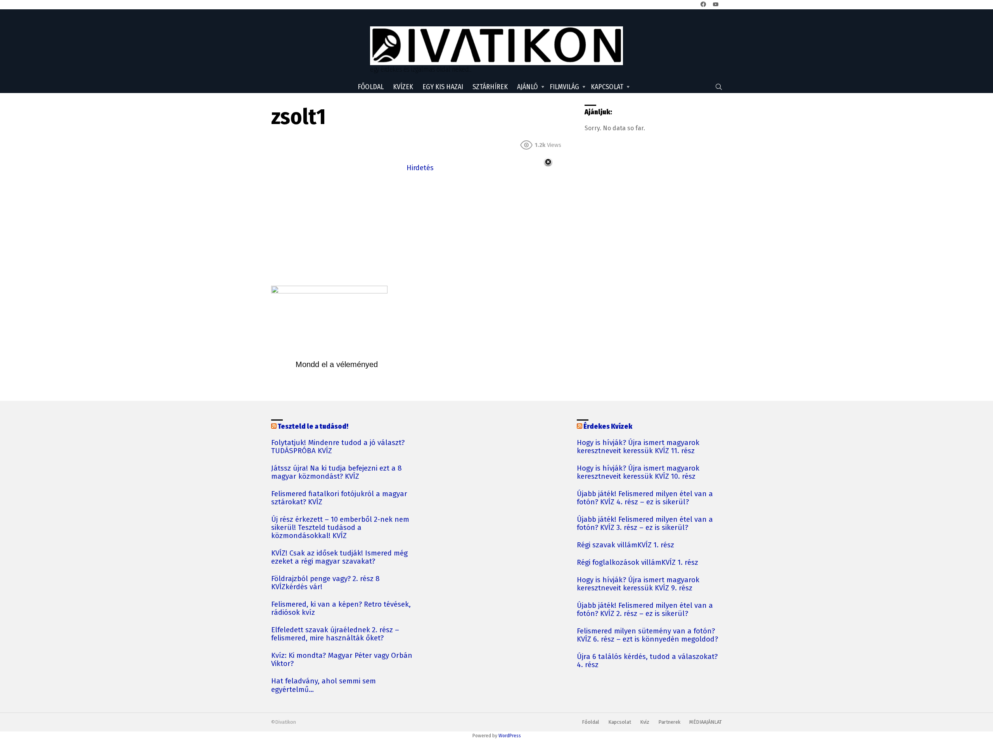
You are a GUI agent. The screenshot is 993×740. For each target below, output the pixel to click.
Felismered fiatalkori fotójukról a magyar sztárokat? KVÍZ (339, 498)
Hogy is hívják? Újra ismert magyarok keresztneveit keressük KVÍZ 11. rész (638, 447)
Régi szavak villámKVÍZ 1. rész (625, 545)
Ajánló (527, 87)
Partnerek (669, 722)
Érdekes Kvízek (607, 426)
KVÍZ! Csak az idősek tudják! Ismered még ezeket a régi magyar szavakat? (339, 557)
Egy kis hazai (442, 87)
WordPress (509, 735)
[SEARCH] (719, 87)
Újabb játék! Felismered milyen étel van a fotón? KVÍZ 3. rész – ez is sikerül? (645, 524)
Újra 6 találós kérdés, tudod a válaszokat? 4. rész (647, 661)
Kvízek (403, 87)
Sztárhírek (490, 87)
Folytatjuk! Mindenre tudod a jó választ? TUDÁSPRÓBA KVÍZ (338, 447)
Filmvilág (564, 87)
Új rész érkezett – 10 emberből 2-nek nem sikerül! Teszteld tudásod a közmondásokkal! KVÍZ (340, 528)
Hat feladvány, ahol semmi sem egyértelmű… (323, 685)
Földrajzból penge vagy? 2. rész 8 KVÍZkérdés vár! (325, 583)
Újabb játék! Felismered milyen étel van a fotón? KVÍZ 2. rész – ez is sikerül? (645, 610)
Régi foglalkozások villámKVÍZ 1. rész (637, 563)
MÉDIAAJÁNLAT (705, 722)
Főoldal (371, 87)
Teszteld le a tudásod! (313, 426)
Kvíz (644, 722)
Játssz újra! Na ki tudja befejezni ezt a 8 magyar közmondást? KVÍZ (336, 472)
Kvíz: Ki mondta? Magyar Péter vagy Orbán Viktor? (341, 660)
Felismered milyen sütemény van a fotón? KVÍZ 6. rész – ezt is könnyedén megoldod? (647, 635)
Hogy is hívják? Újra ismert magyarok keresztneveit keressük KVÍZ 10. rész (638, 472)
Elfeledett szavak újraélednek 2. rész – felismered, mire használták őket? (335, 634)
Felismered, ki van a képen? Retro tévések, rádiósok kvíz (341, 608)
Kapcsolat (607, 87)
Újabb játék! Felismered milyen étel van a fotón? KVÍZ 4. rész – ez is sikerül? (645, 498)
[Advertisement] (420, 228)
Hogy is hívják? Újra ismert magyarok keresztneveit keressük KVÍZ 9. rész (638, 584)
